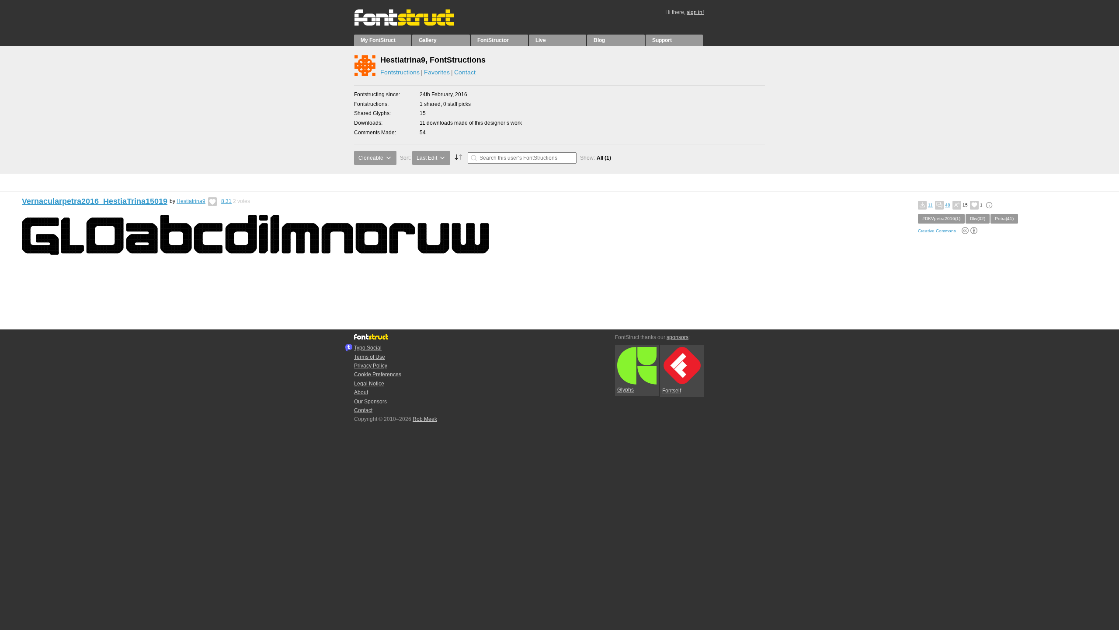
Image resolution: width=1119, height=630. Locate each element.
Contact (465, 72)
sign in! (695, 12)
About (361, 392)
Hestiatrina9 (191, 201)
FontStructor (493, 40)
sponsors (677, 337)
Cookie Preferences (377, 374)
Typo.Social (368, 348)
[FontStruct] (413, 24)
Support (662, 40)
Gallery (428, 40)
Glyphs (625, 390)
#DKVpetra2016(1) (941, 218)
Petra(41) (1004, 218)
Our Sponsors (370, 402)
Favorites (437, 72)
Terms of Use (369, 357)
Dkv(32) (977, 218)
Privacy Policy (370, 366)
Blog (599, 40)
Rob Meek (425, 419)
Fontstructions (400, 72)
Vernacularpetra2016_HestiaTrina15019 (94, 201)
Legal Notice (369, 384)
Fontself (671, 391)
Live (540, 40)
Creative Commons (937, 230)
